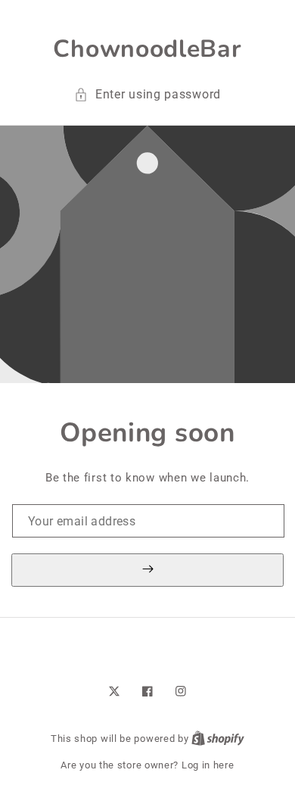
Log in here (208, 765)
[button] (147, 95)
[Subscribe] (147, 570)
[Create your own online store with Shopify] (217, 738)
